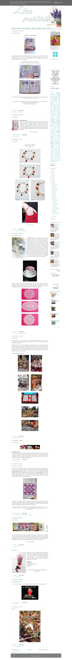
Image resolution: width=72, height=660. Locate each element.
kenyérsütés (54, 121)
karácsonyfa (58, 117)
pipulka (53, 306)
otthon (59, 136)
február (53, 198)
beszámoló (58, 99)
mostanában (52, 134)
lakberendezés (52, 131)
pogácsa (54, 138)
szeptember (54, 188)
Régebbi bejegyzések (43, 649)
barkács (51, 99)
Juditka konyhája (54, 292)
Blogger (40, 656)
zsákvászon (55, 158)
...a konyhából (17, 576)
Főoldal (13, 28)
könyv (18, 111)
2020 (52, 172)
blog (51, 100)
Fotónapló (34, 28)
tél (59, 152)
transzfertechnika (57, 150)
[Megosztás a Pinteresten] (23, 110)
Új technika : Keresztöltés (17, 466)
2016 (52, 178)
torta (54, 150)
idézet (56, 115)
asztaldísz (54, 98)
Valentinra (57, 314)
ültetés (56, 160)
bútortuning (52, 101)
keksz (51, 121)
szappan (59, 144)
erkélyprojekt (52, 103)
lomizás (55, 132)
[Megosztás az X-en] (21, 110)
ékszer (21, 230)
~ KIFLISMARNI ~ (58, 294)
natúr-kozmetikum (55, 135)
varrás (51, 154)
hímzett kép (52, 114)
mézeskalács (58, 134)
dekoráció (52, 102)
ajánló (15, 111)
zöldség (59, 158)
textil (59, 149)
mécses (56, 134)
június (53, 192)
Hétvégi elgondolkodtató (17, 581)
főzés (57, 105)
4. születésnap (57, 251)
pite (52, 138)
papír (56, 137)
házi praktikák (57, 113)
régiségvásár (24, 333)
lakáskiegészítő (58, 131)
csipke (21, 333)
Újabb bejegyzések (16, 649)
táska (58, 152)
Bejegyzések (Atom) (19, 651)
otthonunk (52, 137)
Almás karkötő (15, 141)
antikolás (51, 98)
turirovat (56, 151)
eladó (23, 230)
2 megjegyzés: (15, 575)
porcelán (57, 138)
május (53, 194)
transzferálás (52, 151)
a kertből (58, 95)
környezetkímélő (58, 130)
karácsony (52, 117)
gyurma (26, 230)
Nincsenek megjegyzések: (16, 134)
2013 (52, 182)
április (53, 195)
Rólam (48, 28)
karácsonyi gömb (57, 119)
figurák (54, 104)
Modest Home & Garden (55, 320)
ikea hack (58, 115)
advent (56, 96)
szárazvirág (52, 146)
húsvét (54, 115)
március (53, 197)
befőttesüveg (55, 99)
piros (51, 138)
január (53, 216)
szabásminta (55, 144)
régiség (53, 141)
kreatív (51, 128)
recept (51, 140)
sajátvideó (51, 144)
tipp (51, 150)
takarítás (59, 147)
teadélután (55, 148)
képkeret (59, 128)
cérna (59, 101)
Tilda (54, 95)
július (53, 191)
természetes (54, 149)
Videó (44, 28)
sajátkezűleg (30, 514)
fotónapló (58, 104)
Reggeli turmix (15, 550)
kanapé (51, 116)
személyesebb (52, 145)
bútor (59, 100)
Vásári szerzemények (16, 235)
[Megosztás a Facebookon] (22, 110)
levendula (51, 132)
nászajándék (52, 136)
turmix (20, 576)
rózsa (59, 141)
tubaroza (53, 299)
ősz (50, 161)
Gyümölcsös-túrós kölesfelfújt (57, 242)
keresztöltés (22, 514)
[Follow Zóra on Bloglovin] (55, 88)
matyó (59, 133)
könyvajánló (21, 111)
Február (13, 608)
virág (51, 157)
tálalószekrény (52, 152)
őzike (57, 161)
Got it (61, 2)
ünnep (59, 160)
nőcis (56, 136)
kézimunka (26, 514)
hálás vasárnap (17, 136)
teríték (57, 149)
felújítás (59, 103)
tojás (52, 150)
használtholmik (52, 112)
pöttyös (59, 139)
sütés (56, 147)
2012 (52, 218)
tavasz (51, 148)
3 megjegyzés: (15, 331)
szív (55, 146)
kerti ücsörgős (52, 123)
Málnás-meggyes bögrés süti (57, 225)
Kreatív (39, 28)
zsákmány (51, 158)
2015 (52, 179)
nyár (59, 135)
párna (59, 138)
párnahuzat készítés (53, 139)
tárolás (56, 152)
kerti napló (58, 122)
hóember (51, 115)
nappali (51, 135)
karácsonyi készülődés (55, 120)
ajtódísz (54, 97)
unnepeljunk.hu (58, 153)
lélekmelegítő (17, 603)
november (54, 185)
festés (51, 104)
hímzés (55, 114)
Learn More (56, 2)
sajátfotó (20, 437)
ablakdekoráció (52, 96)
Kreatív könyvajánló (16, 33)
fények (51, 105)
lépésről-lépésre (52, 133)
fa (54, 103)
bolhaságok (55, 100)
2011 (52, 219)
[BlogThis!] (20, 110)
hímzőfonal (58, 114)
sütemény (52, 147)
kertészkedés (58, 123)
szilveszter (58, 145)
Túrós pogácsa (57, 233)
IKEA (51, 95)
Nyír (56, 307)
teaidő (57, 148)
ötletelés (59, 159)
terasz (59, 148)
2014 (52, 181)
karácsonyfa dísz (53, 118)
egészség (59, 102)
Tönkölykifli (57, 259)
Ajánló (18, 28)
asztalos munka (58, 98)
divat (56, 102)
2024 (52, 169)
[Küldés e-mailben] (19, 110)
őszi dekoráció (54, 161)
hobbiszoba (52, 113)
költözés (59, 129)
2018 (52, 175)
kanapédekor (58, 116)
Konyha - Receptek (26, 28)
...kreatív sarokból (17, 230)
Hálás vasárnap (15, 116)
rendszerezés (55, 140)
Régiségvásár (15, 338)
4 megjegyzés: (15, 110)
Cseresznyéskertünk (55, 313)
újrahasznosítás (52, 160)
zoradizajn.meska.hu (30, 224)
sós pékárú (58, 146)
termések (51, 149)
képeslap (55, 128)
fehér (56, 103)
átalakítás (51, 159)
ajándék (57, 97)
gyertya (55, 106)
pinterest (59, 137)
